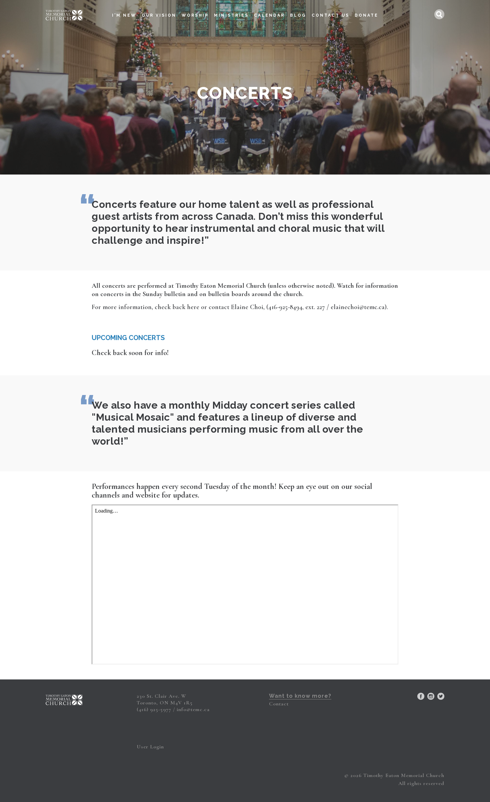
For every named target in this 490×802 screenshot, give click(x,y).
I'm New (124, 15)
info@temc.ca (193, 709)
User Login (150, 746)
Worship (195, 15)
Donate (366, 15)
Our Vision (159, 15)
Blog (298, 15)
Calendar (269, 15)
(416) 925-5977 (154, 709)
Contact (279, 703)
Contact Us (330, 15)
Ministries (231, 15)
